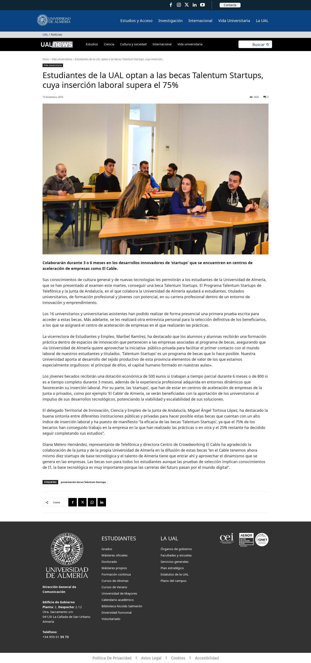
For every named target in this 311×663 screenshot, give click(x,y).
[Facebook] (171, 5)
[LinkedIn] (194, 5)
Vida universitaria (62, 59)
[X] (82, 502)
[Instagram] (179, 5)
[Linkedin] (102, 502)
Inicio (46, 59)
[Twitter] (187, 5)
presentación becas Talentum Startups (83, 482)
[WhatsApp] (92, 502)
